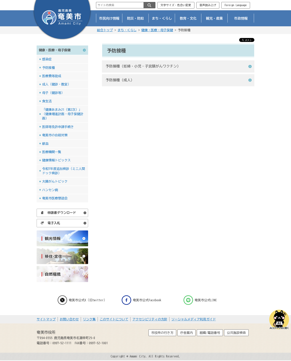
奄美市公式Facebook (147, 300)
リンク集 (89, 319)
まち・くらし (162, 18)
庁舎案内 (186, 332)
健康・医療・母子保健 (157, 30)
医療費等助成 (51, 76)
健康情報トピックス (56, 160)
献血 (45, 143)
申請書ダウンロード (62, 212)
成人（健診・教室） (56, 84)
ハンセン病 (50, 189)
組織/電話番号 (210, 332)
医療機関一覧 (51, 151)
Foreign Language (235, 5)
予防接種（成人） (120, 80)
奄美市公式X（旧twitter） (88, 300)
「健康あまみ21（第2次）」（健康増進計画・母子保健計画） (62, 114)
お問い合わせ (69, 319)
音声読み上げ (208, 5)
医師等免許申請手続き (58, 126)
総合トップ (105, 30)
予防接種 (48, 67)
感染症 (47, 59)
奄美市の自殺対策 (55, 135)
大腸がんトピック (55, 181)
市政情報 (241, 18)
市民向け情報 (109, 18)
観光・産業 (214, 18)
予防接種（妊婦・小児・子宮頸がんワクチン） (143, 66)
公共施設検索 (236, 332)
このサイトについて (114, 319)
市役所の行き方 (162, 332)
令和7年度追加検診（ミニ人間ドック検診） (63, 171)
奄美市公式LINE (206, 300)
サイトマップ (46, 319)
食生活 (47, 101)
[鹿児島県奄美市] (62, 20)
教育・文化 (188, 18)
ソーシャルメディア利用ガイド (193, 319)
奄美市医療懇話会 (55, 198)
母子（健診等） (53, 92)
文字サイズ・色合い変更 (176, 5)
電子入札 (54, 223)
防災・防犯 (135, 18)
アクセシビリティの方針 (149, 319)
